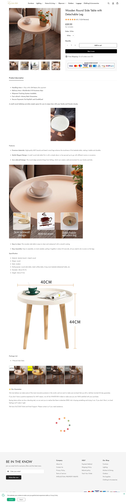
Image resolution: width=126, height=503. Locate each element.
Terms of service (61, 473)
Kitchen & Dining (108, 470)
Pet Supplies (106, 476)
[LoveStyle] (12, 3)
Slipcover (61, 3)
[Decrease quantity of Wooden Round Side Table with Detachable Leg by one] (67, 45)
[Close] (124, 494)
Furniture (31, 3)
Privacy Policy (60, 470)
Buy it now (91, 51)
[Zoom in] (57, 12)
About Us (59, 464)
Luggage (79, 3)
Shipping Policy (87, 467)
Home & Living (50, 3)
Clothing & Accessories (91, 3)
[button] (117, 3)
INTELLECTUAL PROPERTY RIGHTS (67, 476)
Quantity (68, 41)
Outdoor (71, 3)
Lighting (38, 3)
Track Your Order (87, 473)
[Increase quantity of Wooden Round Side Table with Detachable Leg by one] (75, 45)
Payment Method (87, 464)
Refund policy (86, 470)
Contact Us (59, 467)
